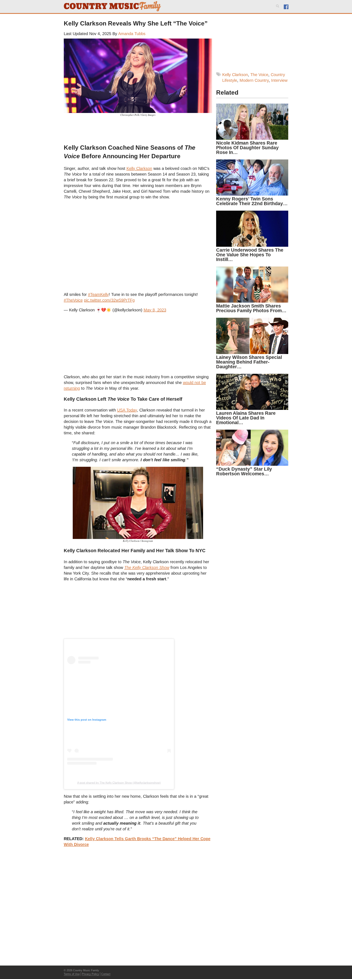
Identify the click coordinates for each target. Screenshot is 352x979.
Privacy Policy (90, 974)
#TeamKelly (98, 294)
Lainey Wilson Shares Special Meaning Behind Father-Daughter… (249, 362)
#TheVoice (73, 300)
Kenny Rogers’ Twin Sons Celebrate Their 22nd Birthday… (252, 201)
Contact (105, 974)
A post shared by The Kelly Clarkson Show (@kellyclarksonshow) (119, 782)
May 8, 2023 (155, 310)
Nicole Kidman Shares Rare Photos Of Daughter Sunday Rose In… (247, 147)
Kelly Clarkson (235, 74)
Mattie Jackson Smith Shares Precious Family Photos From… (251, 308)
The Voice (259, 74)
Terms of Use (72, 974)
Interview (279, 80)
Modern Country (254, 80)
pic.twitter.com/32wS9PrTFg (109, 300)
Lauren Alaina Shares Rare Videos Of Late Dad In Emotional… (246, 417)
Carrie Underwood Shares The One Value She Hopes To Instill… (249, 254)
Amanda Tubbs (131, 33)
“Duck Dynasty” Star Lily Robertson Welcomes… (244, 471)
